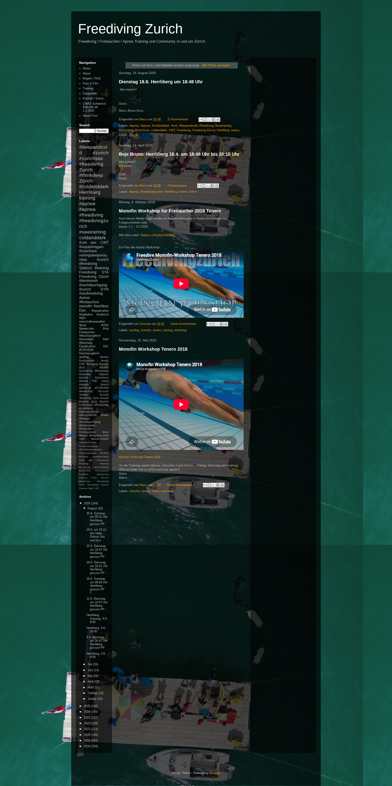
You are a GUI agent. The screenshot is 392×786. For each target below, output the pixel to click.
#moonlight (86, 339)
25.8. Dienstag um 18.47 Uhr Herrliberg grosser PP (97, 551)
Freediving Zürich (203, 130)
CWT (172, 130)
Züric (96, 398)
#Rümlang (85, 343)
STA (105, 272)
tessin (105, 360)
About (87, 73)
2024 (87, 711)
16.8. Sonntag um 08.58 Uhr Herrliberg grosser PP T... (97, 585)
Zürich (133, 135)
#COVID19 (86, 350)
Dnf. (106, 346)
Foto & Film (90, 83)
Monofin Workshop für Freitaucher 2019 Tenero (170, 210)
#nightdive (86, 314)
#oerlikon (101, 306)
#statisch (103, 314)
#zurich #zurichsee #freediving (94, 158)
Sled (90, 488)
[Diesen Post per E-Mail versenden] (200, 119)
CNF (82, 363)
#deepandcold (188, 125)
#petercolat (86, 328)
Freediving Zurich (130, 28)
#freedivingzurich (152, 191)
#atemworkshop (89, 411)
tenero (235, 130)
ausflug (134, 330)
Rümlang (92, 363)
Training (88, 88)
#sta (106, 328)
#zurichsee (142, 130)
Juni (91, 670)
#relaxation (86, 428)
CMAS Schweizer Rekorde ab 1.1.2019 (94, 107)
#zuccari (103, 391)
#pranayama (87, 425)
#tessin (83, 435)
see (93, 242)
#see (106, 432)
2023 (87, 717)
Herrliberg (223, 130)
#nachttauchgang (93, 285)
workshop (180, 330)
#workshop (86, 391)
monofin (146, 330)
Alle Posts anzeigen (216, 65)
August (93, 508)
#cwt (174, 125)
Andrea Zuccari (94, 394)
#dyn (82, 318)
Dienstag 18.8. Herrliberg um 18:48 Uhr (161, 81)
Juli (90, 664)
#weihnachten (100, 438)
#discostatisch (88, 415)
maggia (83, 384)
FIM (94, 380)
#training (102, 268)
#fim (91, 460)
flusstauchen (87, 360)
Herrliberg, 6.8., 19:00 (96, 629)
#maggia (84, 418)
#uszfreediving (91, 293)
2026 (87, 503)
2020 (87, 735)
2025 (87, 706)
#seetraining (223, 125)
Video (155, 491)
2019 (87, 740)
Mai (90, 676)
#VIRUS (104, 453)
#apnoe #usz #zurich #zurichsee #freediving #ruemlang (94, 405)
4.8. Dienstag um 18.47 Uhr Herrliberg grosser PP (97, 643)
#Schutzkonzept (87, 453)
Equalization (87, 346)
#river (82, 484)
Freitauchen (87, 332)
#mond (83, 380)
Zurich (123, 135)
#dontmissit (88, 281)
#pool (82, 325)
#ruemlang (93, 484)
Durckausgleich (89, 353)
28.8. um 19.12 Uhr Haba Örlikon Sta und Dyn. (96, 535)
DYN (105, 289)
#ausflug (83, 456)
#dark (82, 460)
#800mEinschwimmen (90, 449)
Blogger (214, 773)
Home (87, 68)
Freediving (184, 130)
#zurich (85, 289)
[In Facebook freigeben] (213, 119)
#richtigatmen (87, 432)
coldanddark (159, 130)
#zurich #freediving (94, 262)
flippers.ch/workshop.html (157, 235)
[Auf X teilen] (209, 119)
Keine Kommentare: (184, 323)
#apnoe (145, 125)
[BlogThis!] (205, 119)
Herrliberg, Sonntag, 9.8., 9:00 (97, 618)
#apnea (134, 125)
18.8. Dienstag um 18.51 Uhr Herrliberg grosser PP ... (97, 568)
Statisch (85, 268)
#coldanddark (160, 125)
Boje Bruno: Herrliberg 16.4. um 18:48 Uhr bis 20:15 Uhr (179, 154)
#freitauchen (89, 302)
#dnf (106, 339)
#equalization (100, 310)
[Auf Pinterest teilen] (218, 119)
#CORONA (102, 387)
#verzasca (95, 435)
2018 (87, 746)
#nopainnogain (91, 247)
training (167, 330)
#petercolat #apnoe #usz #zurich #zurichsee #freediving (94, 478)
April (91, 681)
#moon (104, 356)
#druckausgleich (89, 335)
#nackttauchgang (89, 421)
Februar (93, 693)
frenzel (104, 398)
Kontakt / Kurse (93, 98)
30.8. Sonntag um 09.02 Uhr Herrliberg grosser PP (97, 519)
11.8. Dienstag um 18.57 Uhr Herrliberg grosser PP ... (97, 604)
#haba (105, 415)
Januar (92, 698)
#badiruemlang (101, 456)
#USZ (105, 325)
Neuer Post (90, 115)
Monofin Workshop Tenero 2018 (153, 349)
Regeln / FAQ (91, 78)
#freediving (206, 125)
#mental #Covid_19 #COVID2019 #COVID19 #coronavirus (94, 467)
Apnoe (84, 298)
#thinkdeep (126, 130)
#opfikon (83, 474)
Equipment (90, 93)
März (91, 687)
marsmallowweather (92, 321)
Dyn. (83, 310)
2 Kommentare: (178, 185)
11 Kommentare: (178, 119)
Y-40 (96, 488)
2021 (87, 729)
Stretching (85, 398)
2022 (87, 723)
